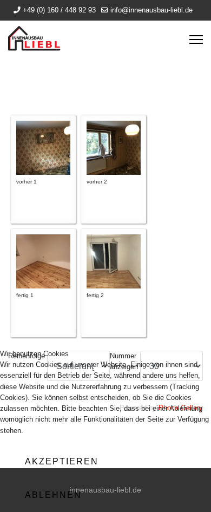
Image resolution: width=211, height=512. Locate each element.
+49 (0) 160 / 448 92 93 (59, 10)
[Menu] (196, 39)
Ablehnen (53, 495)
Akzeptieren (61, 461)
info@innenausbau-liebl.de (151, 10)
